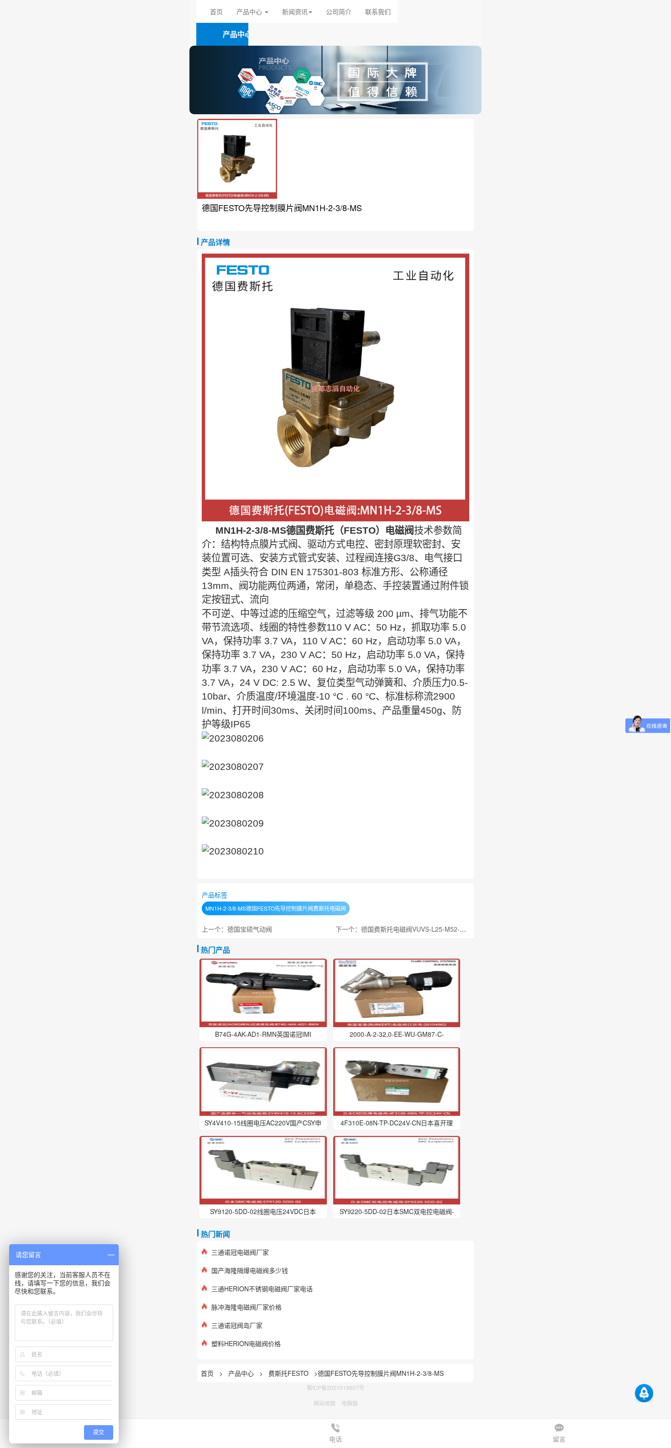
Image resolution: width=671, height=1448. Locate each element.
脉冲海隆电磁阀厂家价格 (246, 1306)
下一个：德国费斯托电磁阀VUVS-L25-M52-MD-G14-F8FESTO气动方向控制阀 (448, 929)
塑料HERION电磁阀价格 (246, 1343)
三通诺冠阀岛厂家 (236, 1325)
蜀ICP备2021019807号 (335, 1387)
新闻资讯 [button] (295, 11)
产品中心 (242, 1373)
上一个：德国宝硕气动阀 (237, 929)
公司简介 (338, 11)
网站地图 (325, 1403)
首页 (216, 11)
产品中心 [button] (250, 11)
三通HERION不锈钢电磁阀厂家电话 (262, 1288)
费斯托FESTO (288, 1373)
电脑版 (349, 1403)
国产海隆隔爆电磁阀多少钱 (249, 1270)
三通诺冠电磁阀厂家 (240, 1252)
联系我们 (378, 11)
